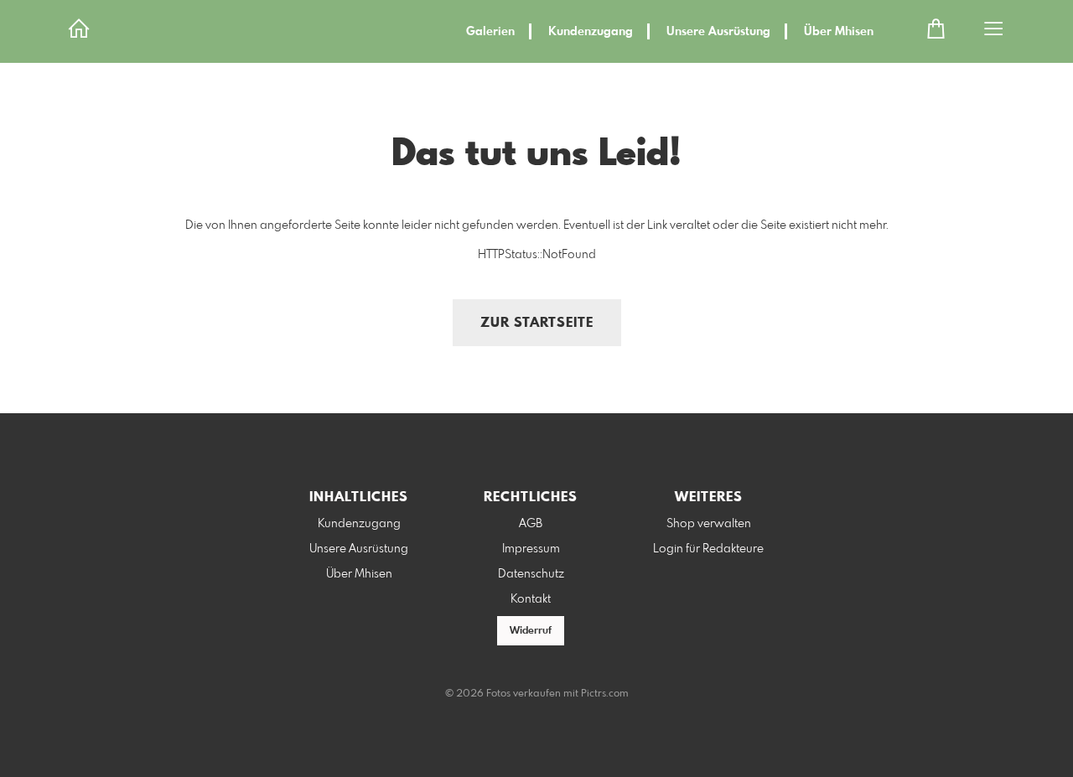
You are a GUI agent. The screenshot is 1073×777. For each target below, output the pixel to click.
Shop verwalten (708, 524)
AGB (530, 524)
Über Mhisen (838, 32)
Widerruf (531, 631)
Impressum (531, 549)
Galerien (490, 32)
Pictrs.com (605, 694)
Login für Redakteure (708, 549)
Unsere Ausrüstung (718, 32)
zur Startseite (537, 323)
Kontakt (531, 599)
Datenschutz (531, 574)
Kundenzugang (590, 32)
